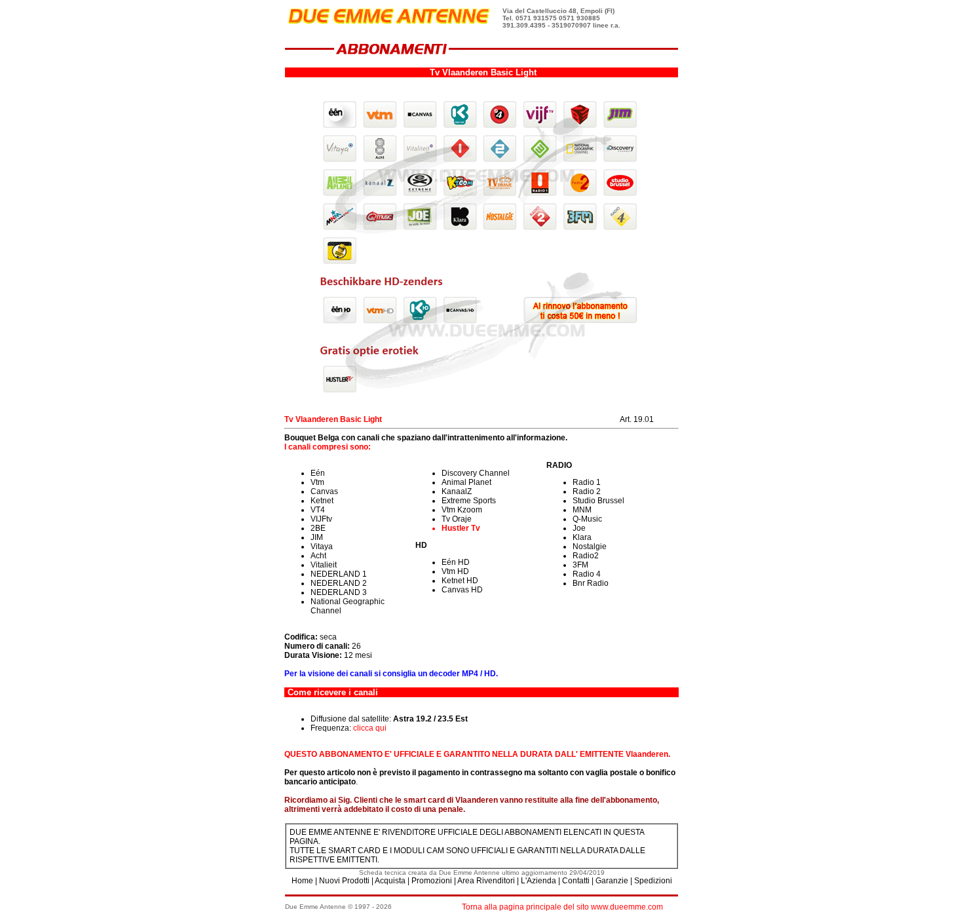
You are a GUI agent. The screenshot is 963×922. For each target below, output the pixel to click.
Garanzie (611, 880)
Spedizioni (653, 880)
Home (302, 880)
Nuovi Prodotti (344, 880)
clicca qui (370, 728)
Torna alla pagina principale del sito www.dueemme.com (562, 907)
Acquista (390, 880)
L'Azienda (538, 880)
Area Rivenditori (486, 880)
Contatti (576, 880)
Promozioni (431, 880)
